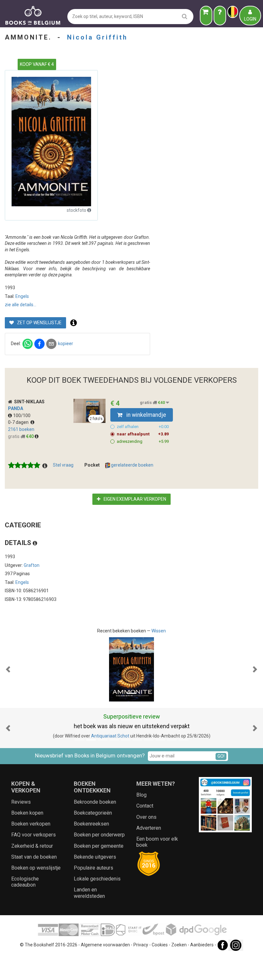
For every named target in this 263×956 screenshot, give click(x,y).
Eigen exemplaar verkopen (134, 499)
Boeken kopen (27, 813)
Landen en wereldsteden (89, 893)
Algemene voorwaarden (105, 944)
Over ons (146, 817)
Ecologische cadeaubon (25, 882)
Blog (141, 795)
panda (15, 408)
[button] (8, 669)
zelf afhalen (143, 426)
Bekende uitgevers (95, 857)
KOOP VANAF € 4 (37, 64)
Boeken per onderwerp (99, 835)
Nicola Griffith (97, 37)
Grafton (31, 565)
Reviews (21, 802)
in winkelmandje (145, 415)
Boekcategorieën (93, 813)
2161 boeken (21, 429)
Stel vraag (63, 465)
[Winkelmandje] (206, 15)
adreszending (143, 441)
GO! (221, 756)
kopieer (65, 343)
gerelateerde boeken (131, 465)
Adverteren (148, 828)
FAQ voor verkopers (33, 835)
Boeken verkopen (30, 824)
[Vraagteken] (220, 15)
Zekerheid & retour (32, 846)
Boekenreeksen (91, 824)
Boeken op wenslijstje (36, 868)
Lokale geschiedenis (97, 879)
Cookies (160, 944)
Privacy (140, 944)
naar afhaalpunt (143, 434)
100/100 (21, 415)
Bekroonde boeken (95, 802)
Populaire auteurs (93, 868)
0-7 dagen (19, 422)
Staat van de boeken (34, 857)
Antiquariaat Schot (110, 735)
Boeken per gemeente (98, 846)
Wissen (158, 630)
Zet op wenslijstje (39, 322)
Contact (144, 806)
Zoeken (179, 944)
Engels (22, 296)
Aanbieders (202, 944)
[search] (184, 16)
